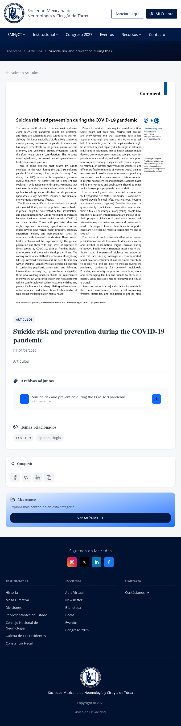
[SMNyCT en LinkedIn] (96, 562)
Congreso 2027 (79, 34)
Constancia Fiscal (19, 643)
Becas (69, 615)
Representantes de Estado (26, 615)
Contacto (157, 34)
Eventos (107, 34)
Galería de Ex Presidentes (26, 635)
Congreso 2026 (77, 630)
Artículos (35, 51)
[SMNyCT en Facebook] (109, 562)
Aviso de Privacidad (90, 712)
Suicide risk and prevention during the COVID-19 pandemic (79, 397)
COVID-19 (23, 437)
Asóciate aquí (127, 13)
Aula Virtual (74, 592)
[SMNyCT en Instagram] (72, 562)
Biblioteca (13, 51)
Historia (12, 592)
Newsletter (73, 600)
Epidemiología (49, 437)
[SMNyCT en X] (84, 562)
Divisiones (14, 607)
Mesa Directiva (17, 600)
